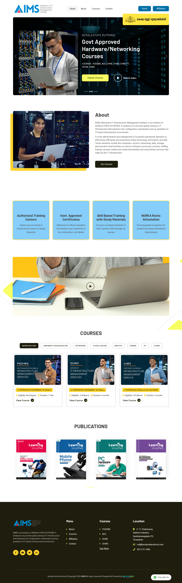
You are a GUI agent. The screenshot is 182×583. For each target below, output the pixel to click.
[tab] (29, 345)
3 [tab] (91, 487)
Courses (96, 8)
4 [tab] (93, 487)
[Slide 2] (91, 91)
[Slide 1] (86, 91)
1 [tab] (85, 487)
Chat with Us (163, 577)
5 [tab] (96, 487)
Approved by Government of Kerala (35, 390)
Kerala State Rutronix (57, 576)
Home (72, 8)
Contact (108, 8)
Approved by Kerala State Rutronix (142, 390)
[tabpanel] (31, 458)
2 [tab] (88, 487)
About (83, 8)
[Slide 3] (96, 91)
